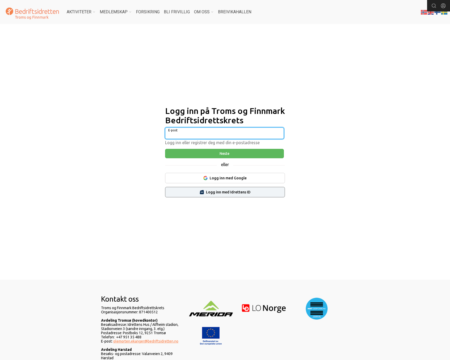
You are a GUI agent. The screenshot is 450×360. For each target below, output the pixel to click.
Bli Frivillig (177, 11)
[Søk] (434, 5)
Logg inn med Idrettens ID (228, 192)
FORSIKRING (148, 11)
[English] (431, 11)
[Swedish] (444, 11)
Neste (224, 153)
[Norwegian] (424, 11)
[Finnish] (437, 11)
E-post (173, 130)
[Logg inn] (443, 5)
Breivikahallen (234, 11)
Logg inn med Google (228, 178)
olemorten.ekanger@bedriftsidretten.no (145, 341)
